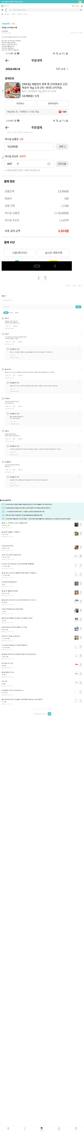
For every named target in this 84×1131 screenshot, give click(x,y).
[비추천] (10, 326)
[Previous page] (34, 709)
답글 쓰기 (15, 326)
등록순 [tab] (17, 312)
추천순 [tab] (6, 312)
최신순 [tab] (11, 312)
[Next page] (51, 709)
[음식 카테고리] (2, 10)
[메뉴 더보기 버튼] (2, 14)
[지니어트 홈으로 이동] (5, 6)
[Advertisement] (42, 19)
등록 (78, 306)
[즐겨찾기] (12, 500)
